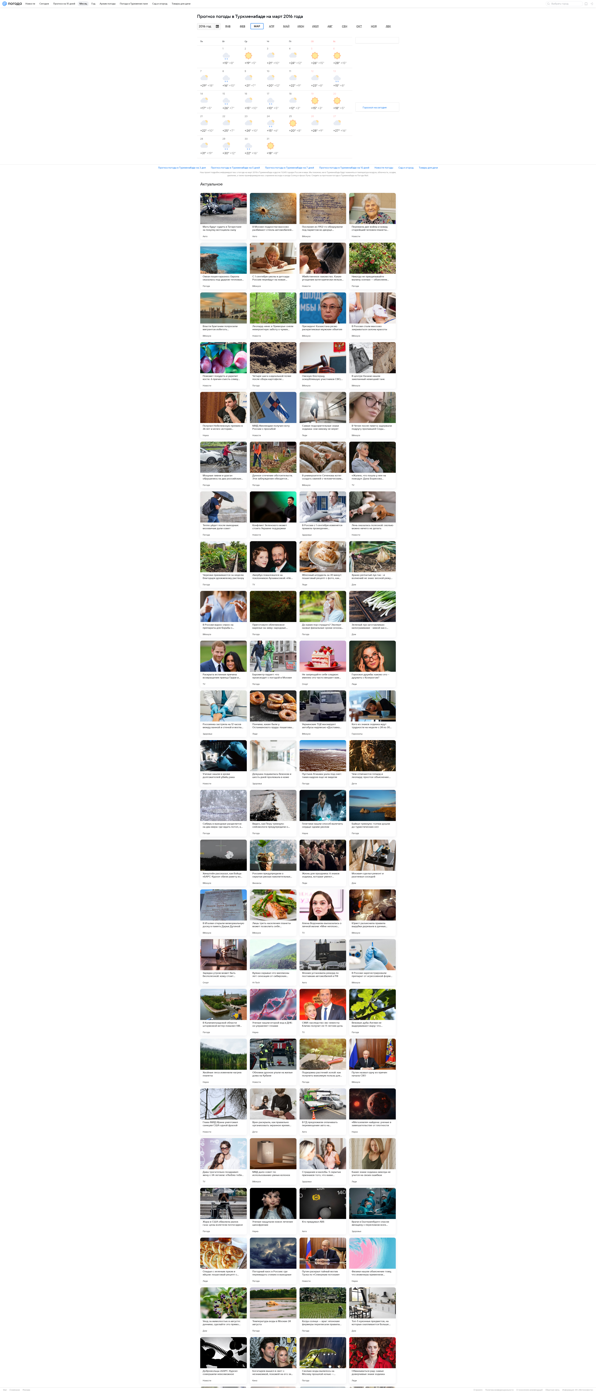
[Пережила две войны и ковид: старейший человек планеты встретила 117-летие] (372, 216)
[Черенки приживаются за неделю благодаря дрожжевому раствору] (223, 564)
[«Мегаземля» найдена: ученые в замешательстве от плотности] (372, 1111)
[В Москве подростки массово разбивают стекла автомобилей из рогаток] (273, 216)
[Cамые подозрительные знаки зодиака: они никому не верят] (323, 415)
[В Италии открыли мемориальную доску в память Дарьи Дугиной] (223, 912)
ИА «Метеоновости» (584, 1390)
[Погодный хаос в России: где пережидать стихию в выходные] (273, 1261)
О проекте (478, 1390)
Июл (315, 26)
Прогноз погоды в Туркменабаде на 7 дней (289, 167)
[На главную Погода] (14, 3)
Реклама (26, 1390)
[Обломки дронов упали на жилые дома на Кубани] (273, 1062)
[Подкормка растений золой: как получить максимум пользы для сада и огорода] (323, 1062)
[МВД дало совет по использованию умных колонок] (273, 1161)
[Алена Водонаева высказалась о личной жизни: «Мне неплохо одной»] (323, 912)
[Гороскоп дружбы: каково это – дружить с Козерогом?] (372, 664)
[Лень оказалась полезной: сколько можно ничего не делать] (372, 514)
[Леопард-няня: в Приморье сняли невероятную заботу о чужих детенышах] (273, 315)
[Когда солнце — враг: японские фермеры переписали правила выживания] (323, 1310)
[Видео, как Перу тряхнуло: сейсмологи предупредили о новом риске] (273, 813)
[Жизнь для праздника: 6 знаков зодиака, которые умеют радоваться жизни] (323, 863)
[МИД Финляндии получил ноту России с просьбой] (273, 415)
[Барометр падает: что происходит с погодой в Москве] (273, 664)
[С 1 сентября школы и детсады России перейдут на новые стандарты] (273, 266)
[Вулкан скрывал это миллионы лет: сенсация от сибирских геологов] (273, 962)
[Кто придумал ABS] (323, 1211)
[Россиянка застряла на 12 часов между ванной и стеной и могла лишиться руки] (223, 713)
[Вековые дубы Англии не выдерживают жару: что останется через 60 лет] (372, 1012)
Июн (301, 26)
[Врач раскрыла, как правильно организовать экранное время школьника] (273, 1111)
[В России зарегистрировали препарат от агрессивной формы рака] (372, 962)
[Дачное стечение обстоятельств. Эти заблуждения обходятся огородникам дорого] (273, 465)
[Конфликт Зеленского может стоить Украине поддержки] (273, 514)
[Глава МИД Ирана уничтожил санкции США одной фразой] (223, 1111)
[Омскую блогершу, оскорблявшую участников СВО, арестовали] (323, 365)
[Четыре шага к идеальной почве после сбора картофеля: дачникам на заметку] (273, 365)
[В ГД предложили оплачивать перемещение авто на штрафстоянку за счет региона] (323, 1111)
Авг (329, 26)
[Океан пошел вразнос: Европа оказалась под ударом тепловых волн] (223, 266)
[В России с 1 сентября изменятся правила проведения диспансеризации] (323, 514)
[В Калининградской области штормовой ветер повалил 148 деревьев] (223, 1012)
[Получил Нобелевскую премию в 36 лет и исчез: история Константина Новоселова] (223, 415)
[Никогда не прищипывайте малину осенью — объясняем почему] (372, 266)
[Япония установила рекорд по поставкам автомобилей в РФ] (323, 962)
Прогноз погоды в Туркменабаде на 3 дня (182, 167)
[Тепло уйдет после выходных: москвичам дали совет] (223, 514)
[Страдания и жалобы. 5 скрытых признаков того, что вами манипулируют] (323, 1161)
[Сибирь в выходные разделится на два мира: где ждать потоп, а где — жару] (223, 813)
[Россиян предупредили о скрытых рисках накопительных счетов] (273, 863)
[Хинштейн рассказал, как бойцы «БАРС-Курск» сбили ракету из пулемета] (223, 863)
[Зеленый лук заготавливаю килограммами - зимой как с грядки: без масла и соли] (372, 614)
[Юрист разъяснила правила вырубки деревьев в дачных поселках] (372, 912)
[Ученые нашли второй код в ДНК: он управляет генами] (273, 1012)
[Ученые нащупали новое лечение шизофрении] (273, 1211)
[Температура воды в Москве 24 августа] (273, 1310)
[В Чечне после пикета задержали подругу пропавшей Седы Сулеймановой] (372, 415)
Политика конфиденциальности (499, 1390)
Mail (5, 1390)
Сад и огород (405, 167)
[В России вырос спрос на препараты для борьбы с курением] (223, 614)
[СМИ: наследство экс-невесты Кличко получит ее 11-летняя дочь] (323, 1012)
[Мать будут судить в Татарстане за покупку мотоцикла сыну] (223, 216)
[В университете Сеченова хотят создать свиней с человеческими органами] (323, 465)
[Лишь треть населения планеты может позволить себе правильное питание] (273, 912)
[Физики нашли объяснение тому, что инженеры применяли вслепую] (372, 1261)
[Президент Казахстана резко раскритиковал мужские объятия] (323, 315)
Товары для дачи (428, 167)
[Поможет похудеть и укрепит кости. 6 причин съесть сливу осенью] (223, 365)
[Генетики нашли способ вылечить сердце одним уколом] (323, 813)
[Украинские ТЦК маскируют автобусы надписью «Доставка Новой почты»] (323, 713)
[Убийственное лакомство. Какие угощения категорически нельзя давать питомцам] (323, 266)
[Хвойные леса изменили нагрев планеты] (223, 1062)
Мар (257, 26)
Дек (388, 26)
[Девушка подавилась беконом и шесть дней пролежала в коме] (273, 763)
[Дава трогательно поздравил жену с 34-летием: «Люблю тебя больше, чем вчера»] (223, 1161)
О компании (14, 1390)
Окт (359, 26)
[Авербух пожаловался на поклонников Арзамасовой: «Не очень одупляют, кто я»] (273, 564)
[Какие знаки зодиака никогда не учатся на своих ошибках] (372, 1161)
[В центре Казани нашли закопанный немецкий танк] (372, 365)
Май (286, 26)
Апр (271, 26)
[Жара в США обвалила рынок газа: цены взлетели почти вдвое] (223, 1211)
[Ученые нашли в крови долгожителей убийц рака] (223, 763)
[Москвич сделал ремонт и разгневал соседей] (372, 863)
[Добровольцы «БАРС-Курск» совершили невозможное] (223, 1360)
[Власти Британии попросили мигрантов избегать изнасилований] (223, 315)
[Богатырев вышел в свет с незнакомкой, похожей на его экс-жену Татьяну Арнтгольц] (273, 1360)
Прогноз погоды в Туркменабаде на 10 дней (344, 167)
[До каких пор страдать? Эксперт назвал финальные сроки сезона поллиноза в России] (323, 614)
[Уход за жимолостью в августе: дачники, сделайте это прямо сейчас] (223, 1310)
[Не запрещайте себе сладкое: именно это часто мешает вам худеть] (323, 664)
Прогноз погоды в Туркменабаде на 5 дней (235, 167)
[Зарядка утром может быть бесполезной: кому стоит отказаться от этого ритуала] (223, 962)
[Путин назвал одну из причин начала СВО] (372, 1062)
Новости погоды (384, 167)
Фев (242, 26)
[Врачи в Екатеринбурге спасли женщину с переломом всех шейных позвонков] (372, 1211)
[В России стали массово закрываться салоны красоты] (372, 315)
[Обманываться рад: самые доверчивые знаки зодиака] (372, 1360)
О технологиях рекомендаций (529, 1390)
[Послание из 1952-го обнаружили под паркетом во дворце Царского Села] (323, 216)
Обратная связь (552, 1390)
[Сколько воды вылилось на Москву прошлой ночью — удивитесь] (323, 1360)
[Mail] (4, 3)
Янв (227, 26)
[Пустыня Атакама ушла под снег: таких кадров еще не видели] (323, 763)
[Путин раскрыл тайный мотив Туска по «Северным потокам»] (323, 1261)
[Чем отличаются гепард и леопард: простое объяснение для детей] (372, 763)
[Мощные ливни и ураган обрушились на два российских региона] (223, 465)
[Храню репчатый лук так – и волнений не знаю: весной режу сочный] (372, 564)
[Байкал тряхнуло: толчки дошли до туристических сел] (372, 813)
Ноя (374, 26)
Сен (344, 26)
